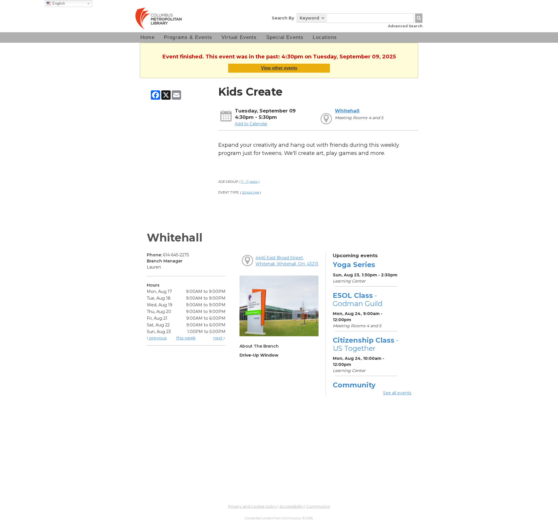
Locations (325, 37)
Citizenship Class (365, 344)
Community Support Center (361, 389)
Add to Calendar (251, 123)
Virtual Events (239, 37)
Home (147, 37)
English (58, 3)
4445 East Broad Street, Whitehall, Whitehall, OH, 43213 (286, 261)
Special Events (285, 37)
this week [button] (186, 338)
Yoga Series (354, 264)
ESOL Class (357, 299)
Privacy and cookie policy (252, 506)
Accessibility (291, 506)
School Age (250, 192)
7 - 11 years (249, 182)
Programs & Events (188, 37)
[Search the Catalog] (419, 18)
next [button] (218, 338)
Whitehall (347, 111)
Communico (318, 506)
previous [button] (157, 338)
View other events (279, 67)
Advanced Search (405, 26)
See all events (397, 393)
